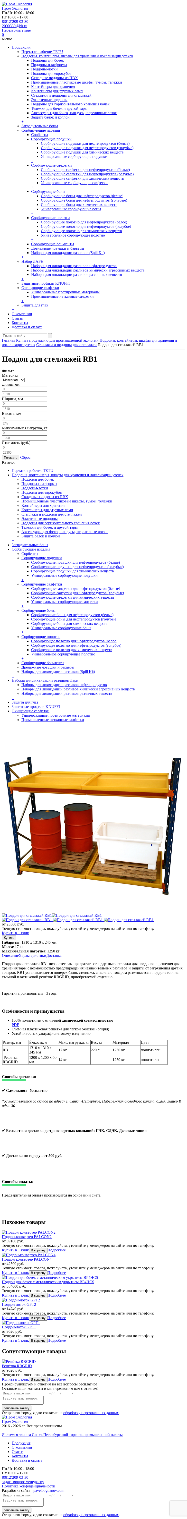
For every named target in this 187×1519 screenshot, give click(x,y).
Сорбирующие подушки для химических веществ (82, 152)
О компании (22, 314)
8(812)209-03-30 (15, 21)
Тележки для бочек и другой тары (59, 108)
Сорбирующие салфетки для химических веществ (82, 178)
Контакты (20, 323)
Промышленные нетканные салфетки (62, 296)
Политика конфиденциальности (28, 1486)
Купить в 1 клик (15, 933)
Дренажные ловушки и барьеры (57, 248)
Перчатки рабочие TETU (42, 52)
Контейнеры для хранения (53, 87)
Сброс (25, 457)
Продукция (21, 47)
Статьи (17, 318)
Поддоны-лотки (44, 69)
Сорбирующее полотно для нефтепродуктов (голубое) (86, 226)
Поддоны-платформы (49, 65)
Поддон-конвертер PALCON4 (27, 1259)
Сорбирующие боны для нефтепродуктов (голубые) (84, 200)
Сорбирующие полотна (50, 218)
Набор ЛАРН (32, 261)
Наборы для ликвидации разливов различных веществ (76, 274)
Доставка (54, 955)
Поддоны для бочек (47, 60)
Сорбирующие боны (48, 191)
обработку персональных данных (91, 1413)
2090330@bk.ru (14, 26)
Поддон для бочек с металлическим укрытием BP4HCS (48, 1282)
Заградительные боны (39, 126)
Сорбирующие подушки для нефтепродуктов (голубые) (87, 148)
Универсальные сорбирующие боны (71, 209)
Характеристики (32, 955)
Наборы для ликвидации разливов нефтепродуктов (74, 266)
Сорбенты (39, 135)
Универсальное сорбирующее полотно (73, 235)
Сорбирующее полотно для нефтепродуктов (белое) (84, 222)
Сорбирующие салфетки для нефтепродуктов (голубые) (87, 174)
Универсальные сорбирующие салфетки (74, 183)
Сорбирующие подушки (51, 139)
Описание (10, 955)
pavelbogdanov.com (48, 1490)
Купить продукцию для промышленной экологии (57, 340)
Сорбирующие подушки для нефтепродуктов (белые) (85, 143)
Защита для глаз (34, 305)
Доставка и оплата (27, 327)
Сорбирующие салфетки (51, 165)
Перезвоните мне (16, 30)
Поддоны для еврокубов (51, 73)
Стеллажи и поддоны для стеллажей (61, 95)
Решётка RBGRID (17, 1366)
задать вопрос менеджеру (23, 1482)
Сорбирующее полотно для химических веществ (81, 231)
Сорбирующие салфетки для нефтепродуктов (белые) (85, 170)
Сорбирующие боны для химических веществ (79, 205)
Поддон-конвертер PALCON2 (27, 1237)
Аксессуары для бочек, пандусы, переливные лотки (74, 113)
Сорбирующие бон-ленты (52, 244)
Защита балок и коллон (50, 117)
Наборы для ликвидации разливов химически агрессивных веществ (88, 270)
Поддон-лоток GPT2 (19, 1304)
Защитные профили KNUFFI (45, 283)
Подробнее (56, 1250)
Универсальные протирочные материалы (65, 292)
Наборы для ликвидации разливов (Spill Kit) (68, 253)
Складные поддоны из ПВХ (54, 78)
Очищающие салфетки (40, 288)
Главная (8, 340)
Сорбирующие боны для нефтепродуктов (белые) (82, 196)
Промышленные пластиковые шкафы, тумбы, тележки (76, 82)
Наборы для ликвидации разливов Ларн (45, 680)
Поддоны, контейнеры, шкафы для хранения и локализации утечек (77, 56)
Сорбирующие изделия (40, 130)
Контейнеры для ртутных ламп (57, 91)
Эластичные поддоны (49, 100)
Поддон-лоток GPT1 (19, 1327)
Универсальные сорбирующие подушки (74, 156)
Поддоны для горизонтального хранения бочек (70, 104)
